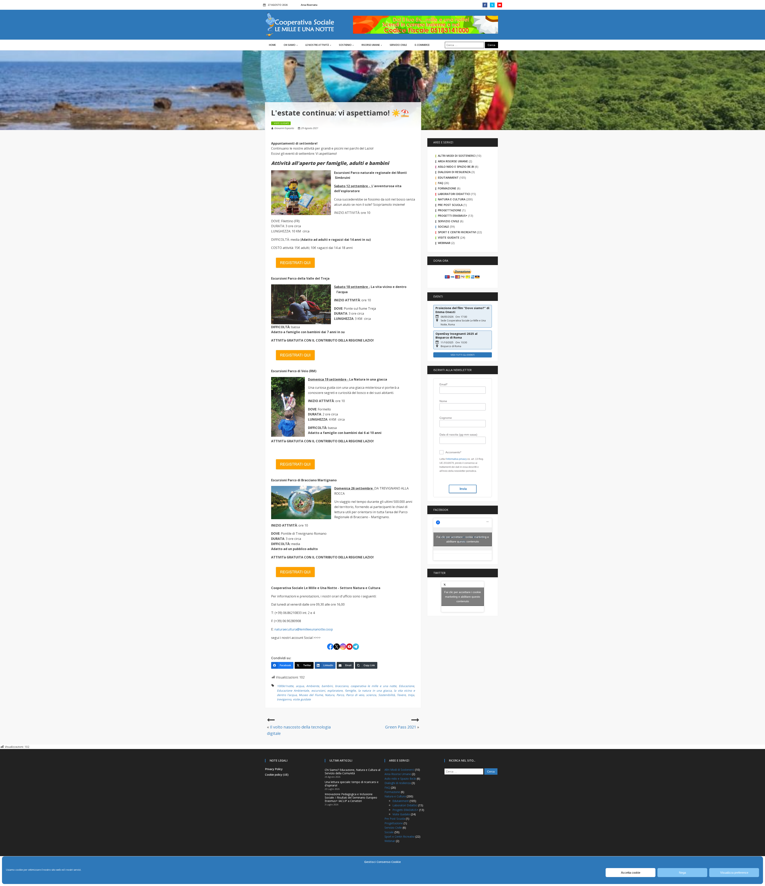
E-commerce (422, 45)
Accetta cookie (630, 872)
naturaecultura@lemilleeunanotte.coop (303, 629)
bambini (327, 686)
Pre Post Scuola (450, 205)
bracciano (341, 686)
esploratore (335, 690)
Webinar (444, 243)
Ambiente (312, 686)
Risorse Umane (371, 45)
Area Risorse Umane (453, 161)
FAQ (440, 183)
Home (272, 45)
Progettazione (449, 210)
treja (411, 695)
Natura (329, 695)
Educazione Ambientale (293, 690)
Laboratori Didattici (454, 194)
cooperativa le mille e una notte (374, 686)
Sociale (443, 226)
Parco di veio (355, 695)
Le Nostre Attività (317, 45)
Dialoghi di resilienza (454, 172)
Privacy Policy (273, 769)
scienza (371, 695)
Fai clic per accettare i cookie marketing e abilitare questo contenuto (462, 539)
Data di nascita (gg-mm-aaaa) (458, 434)
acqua (300, 686)
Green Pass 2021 (400, 727)
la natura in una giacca (375, 690)
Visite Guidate (448, 237)
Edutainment (448, 177)
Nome (443, 401)
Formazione (447, 188)
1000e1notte (285, 686)
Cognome (445, 417)
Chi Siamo (289, 45)
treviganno (284, 699)
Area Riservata (309, 5)
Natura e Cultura (451, 199)
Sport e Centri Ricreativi (457, 232)
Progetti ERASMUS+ (452, 215)
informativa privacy (456, 459)
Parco (340, 695)
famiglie (350, 690)
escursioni (318, 690)
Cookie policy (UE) (276, 774)
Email (443, 384)
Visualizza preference (734, 872)
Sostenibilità (386, 695)
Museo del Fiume (311, 695)
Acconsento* (453, 452)
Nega (682, 872)
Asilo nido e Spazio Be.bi (456, 166)
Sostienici (345, 45)
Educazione (406, 686)
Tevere (401, 695)
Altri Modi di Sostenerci (457, 156)
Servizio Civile (398, 45)
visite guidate (302, 699)
